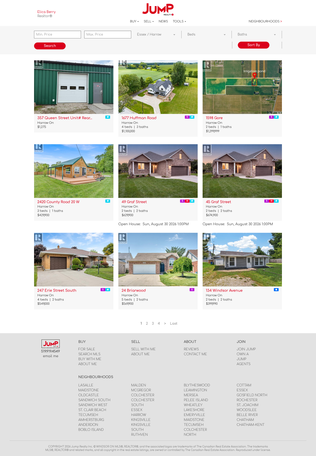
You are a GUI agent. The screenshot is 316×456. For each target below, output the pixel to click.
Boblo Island (91, 430)
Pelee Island (196, 400)
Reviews (191, 349)
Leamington (195, 390)
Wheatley (193, 405)
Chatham (245, 420)
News (163, 21)
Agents (243, 364)
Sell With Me (143, 349)
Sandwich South (94, 400)
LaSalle (85, 385)
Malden (138, 385)
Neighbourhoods (265, 21)
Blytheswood (197, 385)
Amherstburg (91, 420)
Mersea (191, 395)
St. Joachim (247, 405)
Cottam (244, 385)
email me (50, 356)
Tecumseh (88, 415)
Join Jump (246, 349)
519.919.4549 (50, 351)
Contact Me (195, 354)
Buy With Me (89, 359)
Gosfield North (252, 395)
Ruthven (139, 435)
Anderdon (88, 425)
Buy (133, 21)
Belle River (247, 415)
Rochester (247, 400)
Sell (148, 21)
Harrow (138, 415)
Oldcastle (88, 395)
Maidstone (88, 390)
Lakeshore (194, 410)
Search (50, 46)
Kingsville (141, 420)
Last (173, 323)
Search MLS (89, 354)
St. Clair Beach (92, 410)
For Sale (86, 349)
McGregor (141, 390)
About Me (87, 364)
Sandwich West (92, 405)
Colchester (142, 395)
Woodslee (247, 410)
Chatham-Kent (250, 425)
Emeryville (194, 415)
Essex (136, 410)
